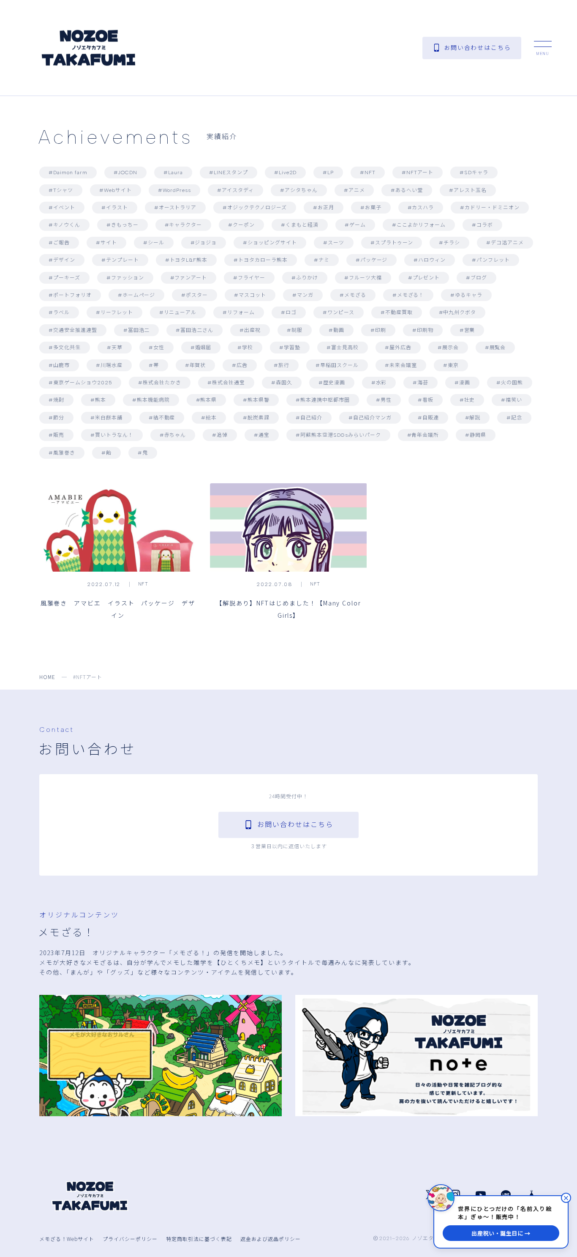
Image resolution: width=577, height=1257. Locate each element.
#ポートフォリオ (70, 295)
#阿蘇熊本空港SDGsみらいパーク (338, 435)
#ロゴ (289, 312)
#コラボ (482, 225)
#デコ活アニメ (505, 243)
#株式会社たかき (159, 383)
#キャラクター (183, 225)
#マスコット (250, 295)
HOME (47, 676)
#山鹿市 (59, 365)
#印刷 (378, 330)
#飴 (106, 453)
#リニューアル (178, 312)
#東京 (451, 365)
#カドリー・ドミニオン (490, 208)
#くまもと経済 (299, 225)
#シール (153, 243)
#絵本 (209, 418)
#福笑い (511, 400)
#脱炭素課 (256, 418)
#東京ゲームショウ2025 (80, 383)
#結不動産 (162, 418)
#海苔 (420, 383)
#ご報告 (59, 243)
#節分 (56, 418)
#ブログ (476, 278)
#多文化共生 (65, 348)
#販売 (56, 435)
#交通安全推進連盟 (73, 330)
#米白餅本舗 (106, 418)
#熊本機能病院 (151, 400)
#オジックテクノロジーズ (255, 208)
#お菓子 (370, 208)
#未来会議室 (401, 365)
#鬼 (143, 453)
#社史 (467, 400)
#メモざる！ (408, 295)
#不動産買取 (397, 312)
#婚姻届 (201, 348)
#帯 (154, 365)
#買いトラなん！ (111, 435)
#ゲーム (355, 225)
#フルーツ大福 (363, 278)
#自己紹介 (309, 418)
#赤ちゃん (173, 435)
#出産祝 (250, 330)
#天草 (114, 348)
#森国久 (281, 383)
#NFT (368, 172)
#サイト (106, 243)
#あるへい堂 (407, 190)
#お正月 (323, 208)
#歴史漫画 (331, 383)
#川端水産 (109, 365)
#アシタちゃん (299, 190)
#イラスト (114, 208)
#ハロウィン (430, 260)
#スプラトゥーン (391, 243)
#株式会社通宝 (226, 383)
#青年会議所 (423, 435)
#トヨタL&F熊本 (186, 260)
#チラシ (449, 243)
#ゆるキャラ (466, 295)
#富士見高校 (343, 348)
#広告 (240, 365)
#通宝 (261, 435)
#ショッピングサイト (270, 243)
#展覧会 (495, 348)
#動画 (336, 330)
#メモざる (353, 295)
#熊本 (98, 400)
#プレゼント (424, 278)
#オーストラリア (175, 208)
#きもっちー (122, 225)
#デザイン (62, 260)
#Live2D (285, 172)
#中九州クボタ (457, 312)
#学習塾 (289, 348)
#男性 (384, 400)
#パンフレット (491, 260)
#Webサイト (115, 190)
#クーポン (241, 225)
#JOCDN (126, 172)
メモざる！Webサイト (66, 1238)
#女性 (156, 348)
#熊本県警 (256, 400)
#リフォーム (239, 312)
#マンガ (302, 295)
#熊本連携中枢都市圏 (323, 400)
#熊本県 (206, 400)
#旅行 (281, 365)
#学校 (245, 348)
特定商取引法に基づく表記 (199, 1238)
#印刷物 (422, 330)
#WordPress (174, 190)
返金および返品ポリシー (270, 1238)
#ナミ (321, 260)
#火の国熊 (509, 383)
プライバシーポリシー (130, 1238)
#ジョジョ (204, 243)
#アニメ (354, 190)
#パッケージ (372, 260)
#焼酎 (56, 400)
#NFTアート (417, 172)
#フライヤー (249, 278)
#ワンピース (338, 312)
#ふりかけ (304, 278)
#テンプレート (120, 260)
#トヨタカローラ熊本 (261, 260)
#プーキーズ (64, 278)
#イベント (62, 208)
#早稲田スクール (337, 365)
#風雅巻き (62, 453)
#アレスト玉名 (468, 190)
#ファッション (125, 278)
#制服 (294, 330)
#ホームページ (136, 295)
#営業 (467, 330)
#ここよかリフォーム (419, 225)
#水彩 (379, 383)
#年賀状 (195, 365)
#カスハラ (421, 208)
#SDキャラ (474, 172)
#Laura (173, 172)
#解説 (473, 418)
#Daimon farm (68, 172)
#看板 (425, 400)
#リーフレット (114, 312)
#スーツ (333, 243)
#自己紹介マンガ (370, 418)
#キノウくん (64, 225)
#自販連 (428, 418)
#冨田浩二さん (194, 330)
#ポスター (194, 295)
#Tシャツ (61, 190)
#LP (328, 172)
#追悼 (220, 435)
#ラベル (59, 312)
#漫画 (462, 383)
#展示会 (448, 348)
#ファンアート (188, 278)
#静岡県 (475, 435)
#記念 (514, 418)
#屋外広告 (398, 348)
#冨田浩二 (136, 330)
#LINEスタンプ (228, 172)
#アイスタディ (235, 190)
